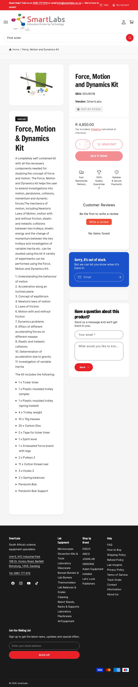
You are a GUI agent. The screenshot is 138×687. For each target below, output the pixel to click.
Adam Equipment (92, 569)
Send (82, 367)
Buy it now (99, 156)
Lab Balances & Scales (67, 590)
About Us (113, 594)
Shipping (96, 129)
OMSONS (88, 564)
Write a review (99, 222)
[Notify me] (120, 277)
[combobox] (69, 37)
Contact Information (114, 587)
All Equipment (66, 621)
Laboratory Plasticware (65, 614)
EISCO (86, 549)
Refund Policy (115, 560)
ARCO (86, 554)
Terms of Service (117, 574)
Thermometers (67, 582)
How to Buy (114, 549)
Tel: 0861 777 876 (19, 573)
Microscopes (65, 549)
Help (106, 5)
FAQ (109, 544)
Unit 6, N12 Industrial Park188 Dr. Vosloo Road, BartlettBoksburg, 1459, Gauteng (26, 561)
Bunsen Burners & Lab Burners (68, 575)
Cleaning (63, 597)
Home (15, 49)
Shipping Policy (116, 554)
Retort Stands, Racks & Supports (68, 604)
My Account (122, 5)
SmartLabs (23, 683)
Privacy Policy (115, 569)
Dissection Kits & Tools (68, 556)
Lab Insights (114, 565)
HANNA (87, 574)
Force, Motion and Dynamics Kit (40, 49)
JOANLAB (88, 559)
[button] (6, 22)
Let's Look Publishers (88, 581)
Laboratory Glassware (64, 566)
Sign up (44, 654)
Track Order (114, 579)
